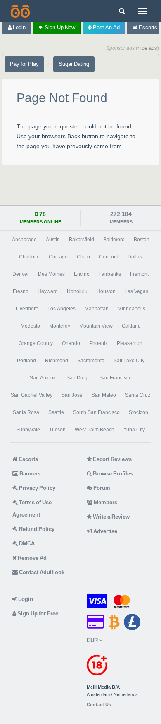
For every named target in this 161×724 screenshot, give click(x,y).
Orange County (36, 343)
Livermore (27, 308)
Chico (83, 256)
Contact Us (99, 705)
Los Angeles (61, 308)
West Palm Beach (94, 429)
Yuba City (134, 429)
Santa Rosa (26, 412)
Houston (106, 291)
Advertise (104, 531)
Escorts (27, 459)
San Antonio (43, 377)
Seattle (56, 412)
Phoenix (98, 343)
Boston (141, 239)
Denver (20, 274)
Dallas (135, 256)
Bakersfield (81, 239)
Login (19, 27)
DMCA (26, 543)
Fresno (20, 291)
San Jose (72, 395)
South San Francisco (96, 412)
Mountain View (96, 326)
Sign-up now (59, 27)
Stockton (138, 412)
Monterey (59, 326)
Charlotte (29, 256)
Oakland (131, 326)
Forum (101, 488)
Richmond (56, 360)
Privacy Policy (36, 488)
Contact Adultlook (41, 572)
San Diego (78, 377)
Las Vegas (136, 291)
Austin (53, 239)
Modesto (30, 326)
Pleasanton (129, 343)
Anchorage (24, 239)
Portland (26, 360)
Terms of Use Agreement (32, 508)
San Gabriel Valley (31, 395)
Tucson (57, 429)
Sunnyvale (28, 429)
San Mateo (104, 395)
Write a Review (111, 516)
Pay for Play (24, 64)
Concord (108, 256)
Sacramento (90, 360)
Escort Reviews (112, 459)
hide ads (147, 48)
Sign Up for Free (37, 613)
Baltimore (114, 239)
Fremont (139, 274)
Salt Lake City (129, 360)
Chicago (58, 256)
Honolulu (77, 291)
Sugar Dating (74, 64)
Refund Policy (36, 529)
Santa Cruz (137, 395)
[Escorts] (19, 11)
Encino (82, 274)
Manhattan (97, 308)
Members (104, 502)
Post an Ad (106, 27)
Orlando (71, 343)
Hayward (48, 291)
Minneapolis (131, 308)
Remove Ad (32, 558)
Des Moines (51, 274)
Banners (29, 473)
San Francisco (115, 377)
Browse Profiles (112, 473)
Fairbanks (110, 274)
